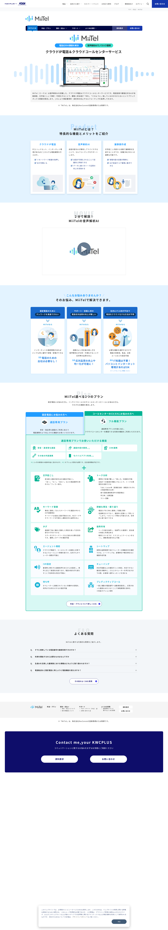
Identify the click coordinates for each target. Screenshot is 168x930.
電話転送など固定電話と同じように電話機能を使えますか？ (58, 670)
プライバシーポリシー (80, 917)
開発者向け (129, 4)
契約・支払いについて (68, 708)
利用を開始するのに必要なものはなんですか (52, 657)
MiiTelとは (32, 28)
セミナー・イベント (91, 4)
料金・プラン (46, 28)
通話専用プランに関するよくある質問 (109, 709)
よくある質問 (105, 707)
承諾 (119, 921)
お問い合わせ (160, 4)
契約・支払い (64, 707)
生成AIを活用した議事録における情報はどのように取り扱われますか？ (62, 664)
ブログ (116, 4)
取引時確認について (68, 711)
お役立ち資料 (106, 4)
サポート (82, 707)
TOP (129, 9)
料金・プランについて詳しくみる (83, 604)
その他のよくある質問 (83, 681)
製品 (134, 9)
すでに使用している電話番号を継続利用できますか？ (55, 650)
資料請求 (119, 28)
